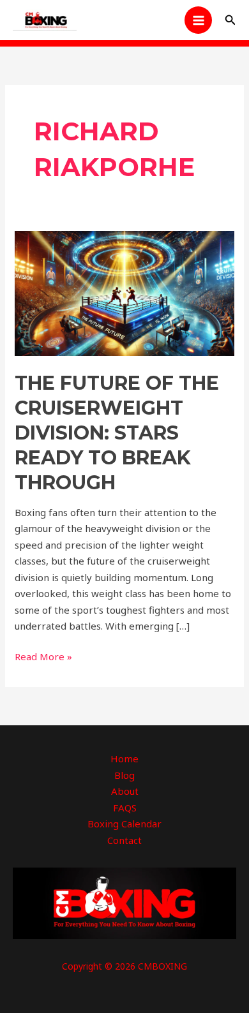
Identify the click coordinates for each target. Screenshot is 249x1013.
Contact (124, 840)
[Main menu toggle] (198, 20)
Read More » (43, 656)
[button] (230, 20)
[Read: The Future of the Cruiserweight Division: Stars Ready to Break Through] (124, 292)
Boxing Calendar (124, 823)
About (125, 791)
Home (124, 758)
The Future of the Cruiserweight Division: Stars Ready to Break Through (117, 432)
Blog (124, 775)
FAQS (125, 807)
